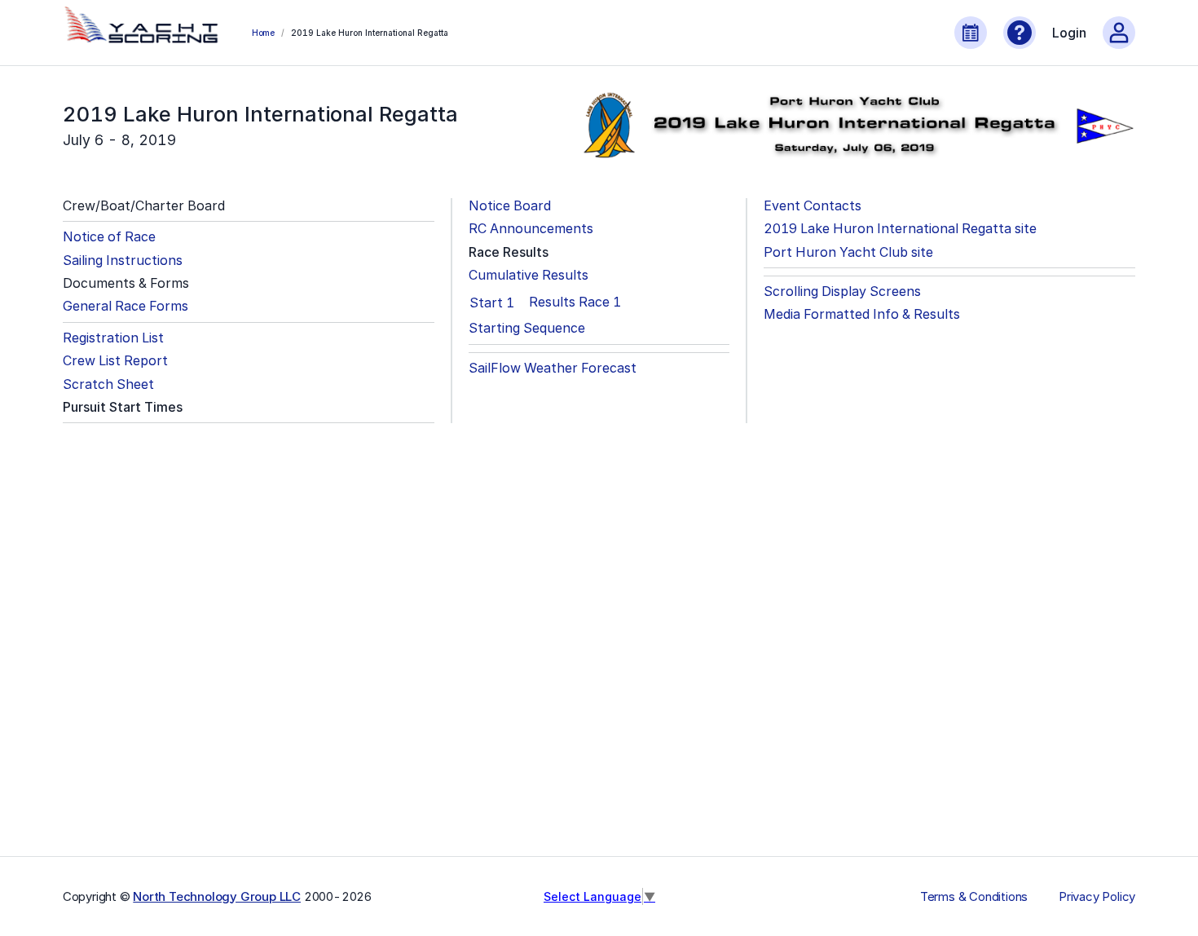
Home (263, 33)
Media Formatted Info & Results (862, 314)
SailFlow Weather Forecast (552, 368)
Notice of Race (109, 237)
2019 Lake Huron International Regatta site (900, 228)
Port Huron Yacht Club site (848, 252)
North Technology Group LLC (217, 896)
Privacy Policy (1097, 897)
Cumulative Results (528, 275)
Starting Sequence (527, 328)
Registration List (113, 338)
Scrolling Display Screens (842, 291)
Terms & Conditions (974, 897)
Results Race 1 (575, 302)
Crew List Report (115, 361)
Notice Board (510, 206)
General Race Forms (125, 306)
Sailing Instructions (123, 260)
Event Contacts (812, 206)
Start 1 (491, 302)
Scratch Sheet (108, 384)
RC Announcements (531, 228)
